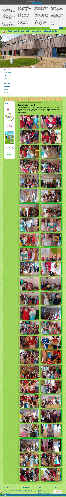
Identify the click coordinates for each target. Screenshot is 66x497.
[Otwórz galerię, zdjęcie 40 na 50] (51, 401)
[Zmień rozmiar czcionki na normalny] (33, 28)
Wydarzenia (7, 86)
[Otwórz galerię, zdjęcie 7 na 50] (29, 166)
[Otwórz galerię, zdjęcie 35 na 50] (29, 372)
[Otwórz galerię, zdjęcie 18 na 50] (51, 239)
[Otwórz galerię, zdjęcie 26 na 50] (51, 298)
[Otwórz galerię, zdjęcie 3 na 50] (29, 137)
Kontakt (6, 92)
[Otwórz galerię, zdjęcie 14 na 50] (51, 210)
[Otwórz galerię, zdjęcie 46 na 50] (51, 445)
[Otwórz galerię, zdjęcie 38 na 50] (51, 386)
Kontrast (37, 28)
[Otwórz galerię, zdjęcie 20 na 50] (51, 254)
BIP (40, 490)
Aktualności (7, 69)
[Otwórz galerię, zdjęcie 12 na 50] (51, 195)
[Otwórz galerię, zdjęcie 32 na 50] (51, 342)
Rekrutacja (6, 89)
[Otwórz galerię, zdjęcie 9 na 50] (29, 181)
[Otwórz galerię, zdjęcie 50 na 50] (51, 475)
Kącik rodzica (7, 84)
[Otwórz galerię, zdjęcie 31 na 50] (29, 342)
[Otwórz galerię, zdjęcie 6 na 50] (51, 151)
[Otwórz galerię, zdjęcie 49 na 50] (29, 475)
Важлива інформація (8, 95)
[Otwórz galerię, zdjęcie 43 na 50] (29, 430)
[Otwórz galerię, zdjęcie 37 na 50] (29, 386)
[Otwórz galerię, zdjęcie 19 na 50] (29, 254)
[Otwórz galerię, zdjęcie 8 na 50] (51, 166)
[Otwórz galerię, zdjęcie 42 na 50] (51, 416)
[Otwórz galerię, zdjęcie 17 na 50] (29, 239)
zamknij (52, 24)
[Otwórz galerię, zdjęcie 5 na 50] (29, 151)
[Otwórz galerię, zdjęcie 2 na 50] (51, 122)
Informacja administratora (44, 28)
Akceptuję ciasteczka (37, 2)
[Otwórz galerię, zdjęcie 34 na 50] (51, 357)
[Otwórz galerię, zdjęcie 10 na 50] (51, 181)
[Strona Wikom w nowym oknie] (6, 495)
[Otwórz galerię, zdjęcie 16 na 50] (51, 225)
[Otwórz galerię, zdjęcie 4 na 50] (51, 137)
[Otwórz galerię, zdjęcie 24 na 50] (51, 284)
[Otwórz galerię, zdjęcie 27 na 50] (29, 313)
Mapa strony (28, 28)
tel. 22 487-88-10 (28, 490)
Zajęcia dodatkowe (8, 78)
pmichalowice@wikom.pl (30, 491)
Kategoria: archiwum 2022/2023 (33, 102)
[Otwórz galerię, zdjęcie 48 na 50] (51, 460)
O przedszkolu (7, 72)
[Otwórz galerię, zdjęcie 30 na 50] (51, 328)
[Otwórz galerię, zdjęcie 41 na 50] (29, 416)
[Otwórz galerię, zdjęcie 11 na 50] (29, 195)
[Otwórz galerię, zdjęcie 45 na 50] (29, 445)
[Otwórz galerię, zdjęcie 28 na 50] (51, 313)
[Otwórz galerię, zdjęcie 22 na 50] (51, 269)
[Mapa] (57, 491)
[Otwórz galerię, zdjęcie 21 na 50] (29, 269)
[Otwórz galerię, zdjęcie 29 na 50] (29, 328)
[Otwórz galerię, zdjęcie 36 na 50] (51, 372)
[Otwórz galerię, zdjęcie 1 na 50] (29, 122)
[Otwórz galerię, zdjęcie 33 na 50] (29, 357)
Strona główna (22, 28)
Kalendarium (7, 81)
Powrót (6, 104)
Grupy (5, 75)
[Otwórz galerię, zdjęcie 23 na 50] (29, 284)
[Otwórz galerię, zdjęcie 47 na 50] (29, 460)
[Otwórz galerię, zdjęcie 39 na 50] (29, 401)
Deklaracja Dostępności (44, 493)
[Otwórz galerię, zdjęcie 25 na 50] (29, 298)
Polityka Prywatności (44, 492)
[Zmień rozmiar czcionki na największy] (34, 28)
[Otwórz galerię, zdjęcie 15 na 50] (29, 225)
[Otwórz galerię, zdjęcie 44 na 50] (51, 430)
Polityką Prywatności (31, 0)
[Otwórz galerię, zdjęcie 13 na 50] (29, 210)
